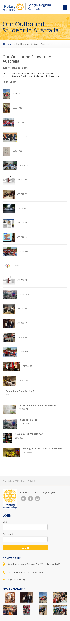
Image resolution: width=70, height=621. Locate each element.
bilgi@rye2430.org (16, 579)
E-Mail (6, 521)
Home (10, 44)
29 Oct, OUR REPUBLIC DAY (29, 434)
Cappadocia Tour (29, 419)
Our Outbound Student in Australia (37, 405)
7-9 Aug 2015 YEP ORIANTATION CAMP (42, 448)
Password (8, 534)
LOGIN (25, 547)
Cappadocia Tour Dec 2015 (20, 391)
